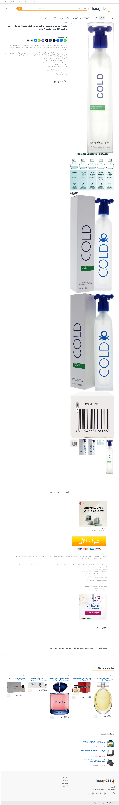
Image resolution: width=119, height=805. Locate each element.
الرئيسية (111, 18)
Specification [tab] (54, 492)
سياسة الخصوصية (38, 1)
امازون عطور (72, 648)
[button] (72, 24)
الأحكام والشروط (9, 1)
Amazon (82, 648)
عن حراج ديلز (28, 1)
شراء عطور (64, 648)
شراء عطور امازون (55, 648)
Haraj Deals (110, 803)
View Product (96, 716)
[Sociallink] (114, 793)
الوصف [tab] (66, 492)
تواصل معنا (19, 1)
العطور (102, 18)
